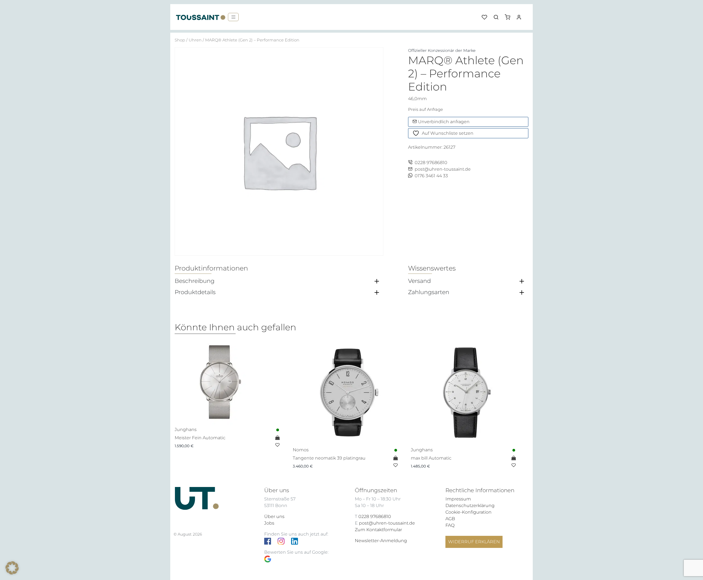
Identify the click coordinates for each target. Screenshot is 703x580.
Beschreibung (194, 281)
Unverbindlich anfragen (443, 121)
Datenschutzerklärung (470, 505)
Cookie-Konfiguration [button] (468, 512)
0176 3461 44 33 (431, 175)
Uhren (195, 40)
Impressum (458, 499)
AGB (450, 518)
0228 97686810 (431, 162)
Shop (180, 40)
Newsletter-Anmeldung (381, 540)
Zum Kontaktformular (378, 529)
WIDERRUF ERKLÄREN (474, 541)
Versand (419, 281)
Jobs (269, 523)
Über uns (274, 516)
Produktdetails (195, 292)
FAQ (449, 525)
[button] (509, 15)
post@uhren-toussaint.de (443, 169)
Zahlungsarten (428, 292)
